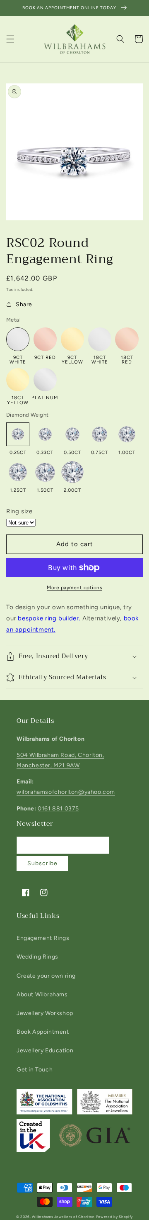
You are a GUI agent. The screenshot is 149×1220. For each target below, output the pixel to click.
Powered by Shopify (114, 1217)
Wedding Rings (37, 956)
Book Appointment (43, 1031)
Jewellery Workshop (45, 1013)
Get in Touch (35, 1069)
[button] (10, 39)
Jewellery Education (45, 1050)
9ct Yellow (72, 359)
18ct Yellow (18, 400)
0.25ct (18, 452)
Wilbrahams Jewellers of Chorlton (63, 1217)
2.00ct (72, 490)
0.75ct (99, 452)
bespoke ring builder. (49, 618)
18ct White (99, 359)
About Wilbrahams (42, 994)
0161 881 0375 (58, 808)
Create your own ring (46, 975)
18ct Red (127, 359)
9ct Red (45, 357)
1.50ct (45, 490)
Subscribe (42, 863)
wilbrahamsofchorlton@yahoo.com (66, 791)
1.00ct (126, 452)
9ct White (18, 359)
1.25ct (18, 490)
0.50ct (72, 452)
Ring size (19, 511)
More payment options (74, 587)
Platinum (45, 397)
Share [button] (24, 304)
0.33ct (44, 452)
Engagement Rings (43, 938)
